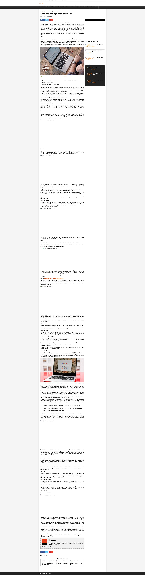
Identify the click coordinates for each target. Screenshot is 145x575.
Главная (41, 6)
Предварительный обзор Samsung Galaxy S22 (47, 564)
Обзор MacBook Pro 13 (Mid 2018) (97, 68)
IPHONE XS (41, 0)
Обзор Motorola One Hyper (97, 57)
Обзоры (53, 6)
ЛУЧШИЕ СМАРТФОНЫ (63, 0)
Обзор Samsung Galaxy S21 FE (62, 564)
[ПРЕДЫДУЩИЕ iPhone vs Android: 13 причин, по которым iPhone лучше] (1, 285)
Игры (92, 6)
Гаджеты (78, 6)
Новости (47, 6)
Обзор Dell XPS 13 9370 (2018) (97, 74)
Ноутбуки (72, 6)
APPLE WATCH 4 (51, 0)
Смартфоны (65, 6)
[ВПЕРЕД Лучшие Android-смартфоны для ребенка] (144, 285)
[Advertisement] (95, 31)
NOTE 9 (46, 0)
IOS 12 (57, 0)
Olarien (41, 16)
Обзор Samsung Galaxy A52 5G (76, 564)
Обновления (86, 6)
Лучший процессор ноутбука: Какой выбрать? (54, 278)
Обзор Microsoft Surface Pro (97, 81)
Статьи (58, 6)
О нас (96, 6)
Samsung (45, 555)
